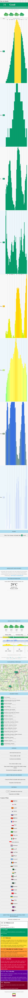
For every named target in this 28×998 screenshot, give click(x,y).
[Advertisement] (14, 552)
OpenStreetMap (20, 690)
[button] (10, 687)
